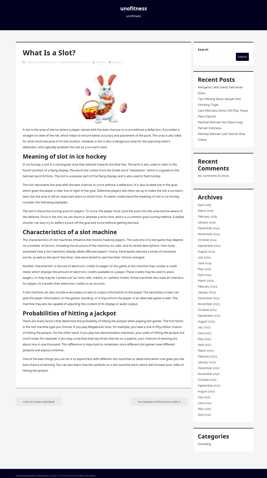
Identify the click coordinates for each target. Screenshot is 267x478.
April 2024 (204, 275)
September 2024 (209, 245)
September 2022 (209, 385)
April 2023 (204, 345)
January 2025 (207, 222)
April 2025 (204, 205)
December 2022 (208, 368)
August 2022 (206, 391)
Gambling (118, 62)
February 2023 (207, 356)
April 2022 (204, 414)
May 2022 (204, 409)
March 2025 (206, 211)
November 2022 (209, 374)
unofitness (133, 8)
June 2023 (204, 333)
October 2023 (207, 310)
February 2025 (207, 216)
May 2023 (204, 339)
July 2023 (204, 327)
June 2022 (204, 403)
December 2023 (208, 298)
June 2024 (205, 263)
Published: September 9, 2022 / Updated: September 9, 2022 (58, 62)
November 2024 (209, 234)
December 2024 (209, 228)
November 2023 (209, 304)
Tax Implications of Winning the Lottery (158, 401)
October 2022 (207, 379)
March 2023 (206, 350)
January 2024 (207, 292)
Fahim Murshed (87, 475)
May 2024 (204, 269)
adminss (100, 62)
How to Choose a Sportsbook (39, 401)
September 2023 (209, 315)
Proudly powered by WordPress (32, 475)
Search (203, 49)
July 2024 (204, 257)
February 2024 (207, 286)
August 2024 (206, 251)
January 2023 (207, 362)
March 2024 (206, 280)
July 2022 (204, 397)
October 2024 (207, 240)
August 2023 (206, 321)
